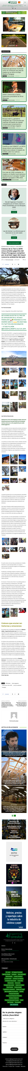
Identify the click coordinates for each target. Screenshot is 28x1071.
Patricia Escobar (10, 76)
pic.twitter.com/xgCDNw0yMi (12, 324)
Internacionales (5, 246)
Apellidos (5, 1032)
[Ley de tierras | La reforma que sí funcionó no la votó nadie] (14, 223)
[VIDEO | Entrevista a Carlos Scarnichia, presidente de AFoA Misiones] (14, 87)
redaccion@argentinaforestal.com (12, 960)
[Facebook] (25, 5)
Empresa (5, 1042)
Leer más (14, 212)
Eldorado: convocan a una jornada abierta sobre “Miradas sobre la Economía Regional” (21, 704)
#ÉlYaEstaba (22, 322)
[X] (25, 2)
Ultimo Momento (19, 246)
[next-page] (15, 816)
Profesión (5, 1037)
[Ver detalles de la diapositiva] (14, 12)
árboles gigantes (15, 683)
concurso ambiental (17, 685)
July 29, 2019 (21, 329)
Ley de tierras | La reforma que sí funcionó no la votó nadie (14, 232)
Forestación (5, 127)
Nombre (5, 1026)
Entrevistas (5, 100)
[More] (18, 264)
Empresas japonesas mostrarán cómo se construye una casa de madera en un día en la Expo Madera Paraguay (13, 71)
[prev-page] (12, 816)
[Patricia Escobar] (2, 260)
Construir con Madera (7, 179)
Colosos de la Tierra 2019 (7, 685)
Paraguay (4, 76)
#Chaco (19, 318)
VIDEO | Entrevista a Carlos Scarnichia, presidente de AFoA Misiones (13, 96)
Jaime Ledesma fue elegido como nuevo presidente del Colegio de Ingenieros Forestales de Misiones (7, 704)
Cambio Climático (13, 749)
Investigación (5, 153)
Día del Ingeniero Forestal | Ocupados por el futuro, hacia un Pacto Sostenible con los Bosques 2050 (14, 204)
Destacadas (14, 804)
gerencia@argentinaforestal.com (12, 950)
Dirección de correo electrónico (10, 1021)
